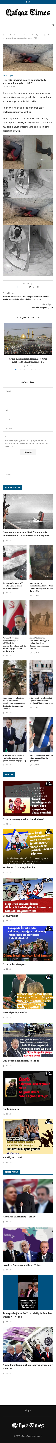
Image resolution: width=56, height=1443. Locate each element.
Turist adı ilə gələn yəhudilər (19, 867)
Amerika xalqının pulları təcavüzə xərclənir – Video (28, 1366)
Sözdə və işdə (10, 915)
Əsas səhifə (7, 35)
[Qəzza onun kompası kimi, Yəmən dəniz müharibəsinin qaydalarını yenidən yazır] (28, 511)
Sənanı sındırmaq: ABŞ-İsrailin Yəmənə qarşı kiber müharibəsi (13, 586)
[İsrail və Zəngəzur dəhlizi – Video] (28, 1244)
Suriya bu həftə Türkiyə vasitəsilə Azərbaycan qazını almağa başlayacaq (14, 758)
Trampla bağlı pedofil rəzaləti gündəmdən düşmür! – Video (27, 1315)
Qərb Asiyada (11, 1109)
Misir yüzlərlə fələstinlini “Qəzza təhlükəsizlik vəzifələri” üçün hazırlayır (41, 701)
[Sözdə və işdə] (28, 895)
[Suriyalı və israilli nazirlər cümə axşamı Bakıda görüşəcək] (41, 734)
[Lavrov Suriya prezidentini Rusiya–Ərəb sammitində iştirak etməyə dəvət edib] (41, 562)
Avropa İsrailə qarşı (14, 964)
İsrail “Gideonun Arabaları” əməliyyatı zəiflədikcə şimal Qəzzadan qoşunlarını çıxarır (39, 643)
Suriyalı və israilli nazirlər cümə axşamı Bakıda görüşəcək (41, 758)
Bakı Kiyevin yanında (15, 1012)
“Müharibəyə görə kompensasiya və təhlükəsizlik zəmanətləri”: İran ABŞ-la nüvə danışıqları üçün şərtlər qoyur (14, 645)
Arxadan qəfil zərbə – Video (19, 1216)
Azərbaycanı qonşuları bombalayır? (23, 819)
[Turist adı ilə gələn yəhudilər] (28, 846)
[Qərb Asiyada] (28, 1088)
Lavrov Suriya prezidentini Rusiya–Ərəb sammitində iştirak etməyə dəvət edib (41, 587)
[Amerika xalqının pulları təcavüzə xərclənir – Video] (28, 1344)
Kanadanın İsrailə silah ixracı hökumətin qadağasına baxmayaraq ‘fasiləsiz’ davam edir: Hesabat (14, 703)
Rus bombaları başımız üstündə (21, 1060)
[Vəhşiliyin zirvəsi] (28, 1136)
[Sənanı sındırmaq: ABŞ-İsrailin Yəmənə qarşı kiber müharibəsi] (15, 562)
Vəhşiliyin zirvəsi (12, 1157)
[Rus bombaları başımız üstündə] (28, 1040)
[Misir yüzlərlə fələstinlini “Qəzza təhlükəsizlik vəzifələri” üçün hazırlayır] (41, 677)
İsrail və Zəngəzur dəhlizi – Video (22, 1265)
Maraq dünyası (24, 35)
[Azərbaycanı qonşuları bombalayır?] (28, 798)
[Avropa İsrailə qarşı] (28, 943)
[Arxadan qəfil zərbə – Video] (28, 1196)
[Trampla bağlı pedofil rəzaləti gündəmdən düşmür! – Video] (28, 1292)
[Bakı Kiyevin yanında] (28, 991)
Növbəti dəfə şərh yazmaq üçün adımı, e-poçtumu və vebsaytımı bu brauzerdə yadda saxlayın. (27, 444)
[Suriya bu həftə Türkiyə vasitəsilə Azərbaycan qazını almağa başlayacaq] (15, 734)
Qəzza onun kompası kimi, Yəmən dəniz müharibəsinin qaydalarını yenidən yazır (26, 534)
